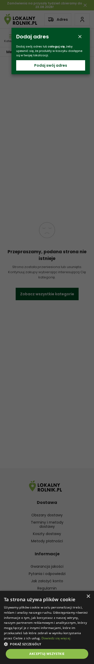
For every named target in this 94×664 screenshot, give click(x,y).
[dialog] (47, 627)
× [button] (88, 596)
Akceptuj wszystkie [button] (46, 654)
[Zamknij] (80, 36)
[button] (47, 644)
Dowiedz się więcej (56, 638)
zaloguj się (56, 46)
